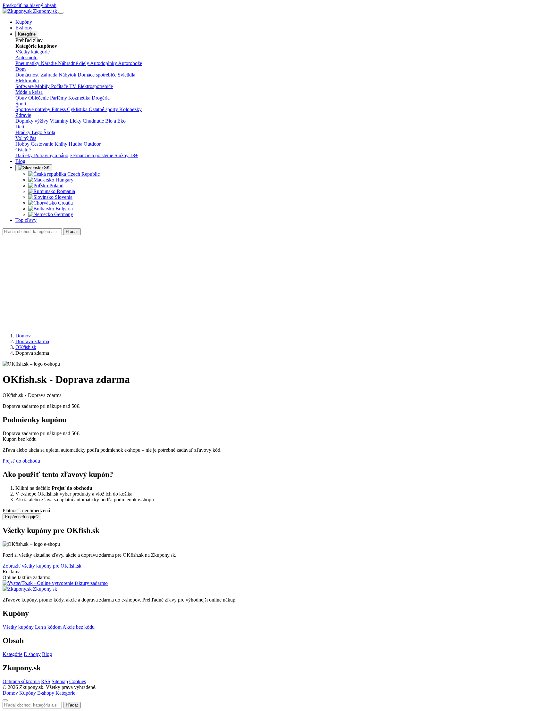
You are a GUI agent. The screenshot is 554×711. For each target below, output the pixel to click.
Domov (23, 335)
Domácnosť (28, 74)
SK (46, 167)
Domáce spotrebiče (98, 74)
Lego (38, 132)
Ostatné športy (104, 109)
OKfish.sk (25, 347)
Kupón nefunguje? (21, 516)
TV (73, 86)
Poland (55, 185)
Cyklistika (78, 109)
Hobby (23, 144)
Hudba (76, 144)
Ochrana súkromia (21, 681)
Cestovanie (43, 144)
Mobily (43, 86)
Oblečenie (39, 98)
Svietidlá (126, 74)
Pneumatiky (28, 63)
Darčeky (24, 155)
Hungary (63, 179)
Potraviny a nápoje (53, 155)
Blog (20, 161)
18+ (134, 155)
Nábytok (68, 74)
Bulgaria (63, 208)
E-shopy (23, 27)
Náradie (49, 63)
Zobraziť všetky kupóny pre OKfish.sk (42, 566)
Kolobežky (130, 109)
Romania (65, 191)
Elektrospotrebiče (95, 86)
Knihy (62, 144)
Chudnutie (94, 121)
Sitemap (60, 681)
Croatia (65, 203)
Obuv (21, 98)
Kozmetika (80, 98)
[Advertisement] (277, 283)
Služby (122, 155)
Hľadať (72, 231)
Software (25, 86)
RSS (45, 681)
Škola (49, 132)
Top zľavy (26, 220)
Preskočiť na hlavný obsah (29, 5)
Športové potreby (33, 109)
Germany (63, 214)
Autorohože (130, 63)
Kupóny (23, 22)
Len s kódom (48, 627)
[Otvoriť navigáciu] (60, 13)
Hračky (23, 132)
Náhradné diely (74, 63)
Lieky (76, 121)
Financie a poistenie (93, 155)
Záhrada (50, 74)
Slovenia (63, 197)
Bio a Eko (115, 121)
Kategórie (27, 34)
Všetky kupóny (18, 627)
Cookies (77, 681)
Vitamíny (60, 121)
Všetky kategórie (32, 51)
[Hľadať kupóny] (5, 700)
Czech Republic (83, 174)
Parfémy (59, 98)
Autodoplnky (104, 63)
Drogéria (101, 98)
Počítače (60, 86)
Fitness (59, 109)
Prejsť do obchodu (21, 461)
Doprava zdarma (32, 341)
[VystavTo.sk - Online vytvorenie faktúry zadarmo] (55, 583)
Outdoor (92, 144)
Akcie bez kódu (79, 627)
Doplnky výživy (32, 121)
